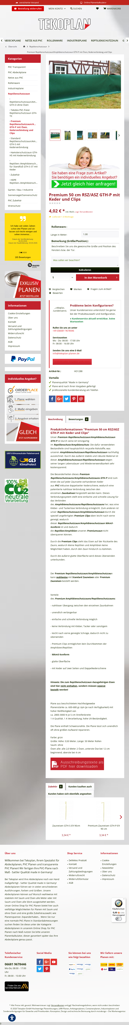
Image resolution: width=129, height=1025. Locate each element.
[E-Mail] (81, 399)
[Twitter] (66, 399)
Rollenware (14, 83)
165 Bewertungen (23, 257)
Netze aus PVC (15, 77)
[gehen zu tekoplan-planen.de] (24, 46)
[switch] (118, 919)
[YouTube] (54, 962)
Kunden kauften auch (80, 786)
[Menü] (124, 900)
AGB (10, 341)
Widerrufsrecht (16, 333)
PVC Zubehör (15, 200)
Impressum (14, 346)
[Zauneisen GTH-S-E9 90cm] (66, 812)
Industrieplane (16, 88)
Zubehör (15, 174)
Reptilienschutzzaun (19, 93)
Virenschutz (14, 205)
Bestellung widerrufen (30, 8)
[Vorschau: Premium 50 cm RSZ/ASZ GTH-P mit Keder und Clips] (55, 135)
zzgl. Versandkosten (84, 211)
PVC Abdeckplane (17, 72)
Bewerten (57, 292)
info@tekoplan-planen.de (66, 353)
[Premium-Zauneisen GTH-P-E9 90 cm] (104, 812)
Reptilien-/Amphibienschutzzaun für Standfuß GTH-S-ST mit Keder (24, 166)
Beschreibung (55, 419)
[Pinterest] (74, 399)
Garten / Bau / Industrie (20, 189)
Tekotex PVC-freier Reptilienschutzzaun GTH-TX (23, 113)
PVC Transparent (17, 66)
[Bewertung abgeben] (85, 206)
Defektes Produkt (78, 860)
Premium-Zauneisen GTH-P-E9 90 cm (104, 827)
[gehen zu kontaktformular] (85, 165)
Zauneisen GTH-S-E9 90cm (66, 825)
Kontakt (12, 321)
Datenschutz (14, 337)
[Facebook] (52, 399)
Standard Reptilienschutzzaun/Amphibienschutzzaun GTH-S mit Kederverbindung (24, 143)
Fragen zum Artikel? (100, 289)
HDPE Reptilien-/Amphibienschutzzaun (24, 181)
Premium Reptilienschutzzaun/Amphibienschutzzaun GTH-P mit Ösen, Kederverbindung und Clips (24, 127)
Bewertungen (78, 419)
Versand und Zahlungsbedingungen (20, 328)
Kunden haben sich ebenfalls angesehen (69, 793)
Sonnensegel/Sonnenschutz (22, 195)
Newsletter (108, 867)
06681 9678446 (15, 964)
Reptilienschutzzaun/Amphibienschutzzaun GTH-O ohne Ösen (24, 103)
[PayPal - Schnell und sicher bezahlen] (23, 359)
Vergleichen (58, 289)
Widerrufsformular (79, 879)
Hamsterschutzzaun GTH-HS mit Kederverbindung (24, 154)
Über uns (13, 317)
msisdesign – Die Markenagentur (110, 1011)
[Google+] (59, 399)
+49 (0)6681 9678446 (63, 330)
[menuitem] (7, 9)
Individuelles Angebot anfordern (72, 361)
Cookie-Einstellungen (19, 313)
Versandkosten (57, 1005)
